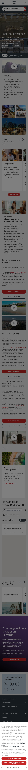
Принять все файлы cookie (14, 758)
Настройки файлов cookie (14, 767)
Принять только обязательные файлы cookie (14, 763)
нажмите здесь (15, 746)
